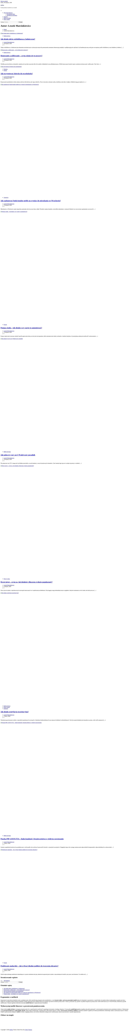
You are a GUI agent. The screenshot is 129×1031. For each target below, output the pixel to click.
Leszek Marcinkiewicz (9, 42)
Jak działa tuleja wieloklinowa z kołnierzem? (18, 39)
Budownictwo (7, 36)
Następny (7, 980)
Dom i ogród (7, 19)
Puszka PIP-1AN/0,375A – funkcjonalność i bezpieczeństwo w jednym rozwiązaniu (32, 839)
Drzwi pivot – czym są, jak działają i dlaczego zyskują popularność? (26, 582)
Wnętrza (6, 16)
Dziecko (6, 69)
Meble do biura (7, 18)
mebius (2, 5)
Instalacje (6, 708)
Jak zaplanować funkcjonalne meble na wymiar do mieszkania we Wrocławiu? (31, 201)
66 (4, 980)
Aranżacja (6, 197)
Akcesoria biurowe (8, 12)
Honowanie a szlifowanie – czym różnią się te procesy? (21, 56)
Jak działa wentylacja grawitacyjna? (15, 712)
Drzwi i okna (7, 578)
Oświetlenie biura (11, 14)
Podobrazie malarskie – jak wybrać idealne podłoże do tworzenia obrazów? (29, 966)
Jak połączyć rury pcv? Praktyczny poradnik (18, 455)
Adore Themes (28, 1029)
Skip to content (4, 1)
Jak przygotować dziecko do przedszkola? (17, 74)
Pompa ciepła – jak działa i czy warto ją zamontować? (21, 328)
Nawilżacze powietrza (12, 15)
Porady (5, 70)
